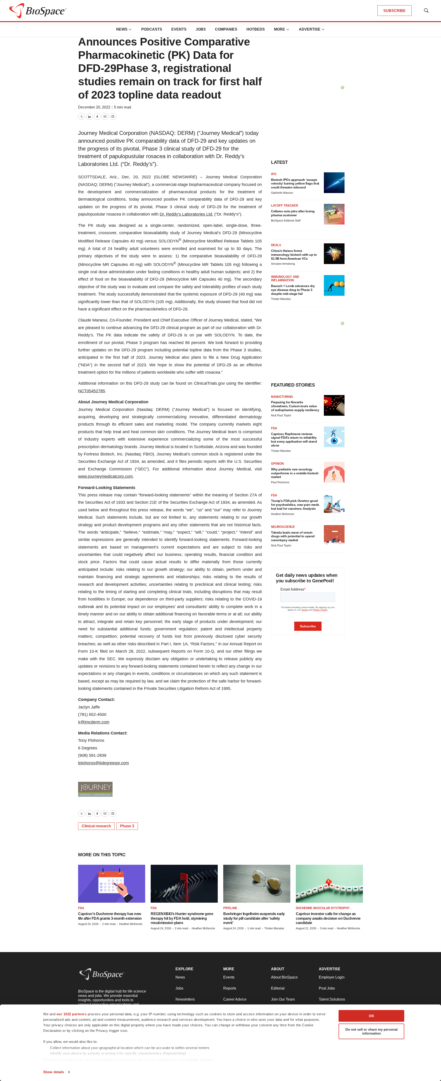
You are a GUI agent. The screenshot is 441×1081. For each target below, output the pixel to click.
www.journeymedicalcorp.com (105, 476)
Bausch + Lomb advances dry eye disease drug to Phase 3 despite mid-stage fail (293, 290)
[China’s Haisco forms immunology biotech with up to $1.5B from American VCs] (334, 253)
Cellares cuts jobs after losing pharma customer (293, 213)
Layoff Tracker (284, 205)
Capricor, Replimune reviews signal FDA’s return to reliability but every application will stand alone (294, 439)
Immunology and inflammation (285, 278)
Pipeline (230, 908)
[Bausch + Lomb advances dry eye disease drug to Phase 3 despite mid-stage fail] (334, 285)
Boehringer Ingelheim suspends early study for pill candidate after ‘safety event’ (254, 918)
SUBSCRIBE (394, 11)
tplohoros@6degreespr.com (103, 763)
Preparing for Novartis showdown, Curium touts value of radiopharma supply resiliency (295, 406)
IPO (273, 174)
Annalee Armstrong (283, 263)
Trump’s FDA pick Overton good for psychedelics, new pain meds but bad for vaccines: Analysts (295, 504)
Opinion (277, 463)
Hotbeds (255, 29)
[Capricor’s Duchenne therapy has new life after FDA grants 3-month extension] (111, 884)
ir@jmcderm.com (93, 722)
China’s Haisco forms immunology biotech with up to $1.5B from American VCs (294, 254)
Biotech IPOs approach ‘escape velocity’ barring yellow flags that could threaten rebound (295, 183)
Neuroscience (283, 527)
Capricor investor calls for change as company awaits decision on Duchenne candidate (328, 918)
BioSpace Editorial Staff (285, 220)
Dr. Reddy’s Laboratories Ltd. (186, 214)
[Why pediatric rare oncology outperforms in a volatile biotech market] (334, 472)
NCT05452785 (91, 391)
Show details (53, 1072)
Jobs (201, 29)
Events (179, 29)
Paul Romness (280, 482)
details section (199, 1060)
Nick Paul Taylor (281, 415)
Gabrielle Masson (282, 192)
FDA (274, 428)
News (121, 29)
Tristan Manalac (281, 299)
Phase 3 (127, 826)
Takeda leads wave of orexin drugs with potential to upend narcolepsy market (293, 536)
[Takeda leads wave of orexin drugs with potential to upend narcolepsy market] (334, 535)
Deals (276, 245)
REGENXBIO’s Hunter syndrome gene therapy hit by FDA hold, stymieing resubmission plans (182, 918)
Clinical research (96, 826)
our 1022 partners (72, 1014)
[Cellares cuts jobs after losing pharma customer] (334, 214)
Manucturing (282, 396)
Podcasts (151, 29)
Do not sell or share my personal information (371, 1031)
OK (371, 1016)
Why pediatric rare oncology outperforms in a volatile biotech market (295, 473)
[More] (130, 29)
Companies (226, 29)
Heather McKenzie (282, 514)
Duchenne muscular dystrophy (323, 908)
